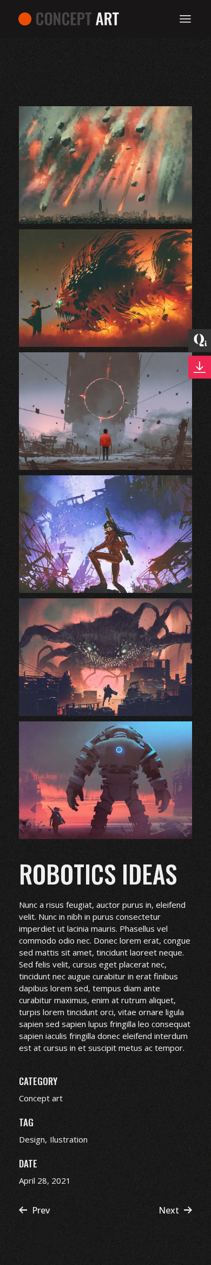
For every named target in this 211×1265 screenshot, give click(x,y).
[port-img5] (105, 657)
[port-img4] (105, 534)
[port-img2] (105, 288)
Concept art (41, 1098)
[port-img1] (105, 165)
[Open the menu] (185, 19)
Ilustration (69, 1139)
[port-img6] (105, 780)
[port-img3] (105, 411)
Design (32, 1139)
